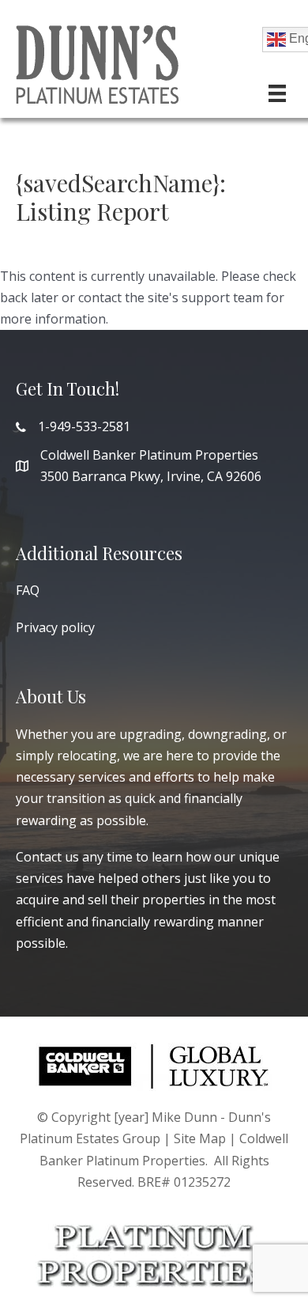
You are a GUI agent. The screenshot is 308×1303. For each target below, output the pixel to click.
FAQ (27, 590)
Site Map (200, 1138)
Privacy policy (55, 627)
